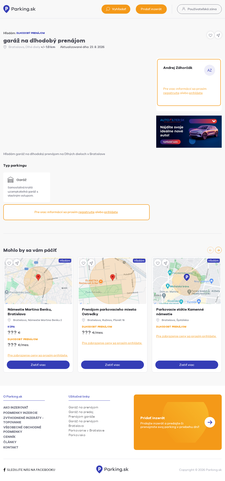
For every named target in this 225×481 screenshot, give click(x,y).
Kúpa (11, 326)
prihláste (111, 212)
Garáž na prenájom (83, 407)
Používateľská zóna (202, 9)
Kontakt (10, 447)
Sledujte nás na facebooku (30, 470)
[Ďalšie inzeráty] (218, 250)
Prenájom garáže (82, 416)
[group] (214, 250)
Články (9, 442)
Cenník (9, 437)
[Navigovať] (16, 262)
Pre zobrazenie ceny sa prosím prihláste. (38, 355)
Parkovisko (77, 435)
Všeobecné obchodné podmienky (22, 429)
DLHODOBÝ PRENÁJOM (30, 33)
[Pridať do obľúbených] (9, 262)
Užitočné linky (79, 396)
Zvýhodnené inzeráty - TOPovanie (23, 420)
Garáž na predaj (81, 412)
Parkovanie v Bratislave (86, 430)
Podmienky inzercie (20, 413)
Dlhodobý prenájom (23, 339)
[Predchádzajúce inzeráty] (210, 250)
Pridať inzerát (151, 9)
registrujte (86, 212)
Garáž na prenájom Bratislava (83, 423)
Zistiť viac (38, 365)
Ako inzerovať (15, 407)
